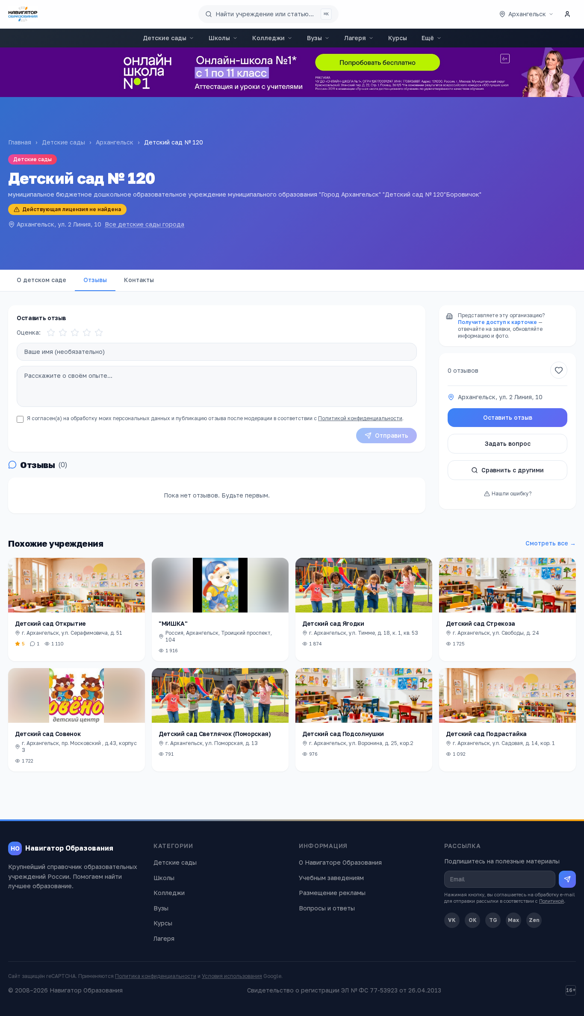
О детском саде (41, 279)
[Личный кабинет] (567, 14)
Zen (534, 920)
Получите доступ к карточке (497, 322)
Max (513, 920)
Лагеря (355, 37)
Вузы (314, 37)
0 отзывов (463, 370)
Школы (219, 37)
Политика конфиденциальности (155, 976)
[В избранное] (558, 370)
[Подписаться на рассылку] (567, 879)
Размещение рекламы (332, 892)
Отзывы (95, 279)
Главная (19, 142)
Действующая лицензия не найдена (71, 209)
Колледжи (268, 37)
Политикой (551, 901)
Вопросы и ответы (327, 908)
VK (452, 920)
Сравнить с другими (512, 470)
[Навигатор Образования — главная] (23, 14)
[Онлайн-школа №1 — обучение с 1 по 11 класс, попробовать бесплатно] (292, 72)
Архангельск (114, 142)
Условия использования (232, 976)
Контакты (139, 279)
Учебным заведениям (331, 877)
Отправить (391, 435)
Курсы (397, 37)
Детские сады (164, 37)
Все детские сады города (144, 224)
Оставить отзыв (507, 417)
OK (473, 920)
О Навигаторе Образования (340, 862)
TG (493, 920)
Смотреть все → (550, 543)
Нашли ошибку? (511, 493)
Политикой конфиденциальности (360, 418)
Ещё (428, 37)
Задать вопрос (508, 443)
